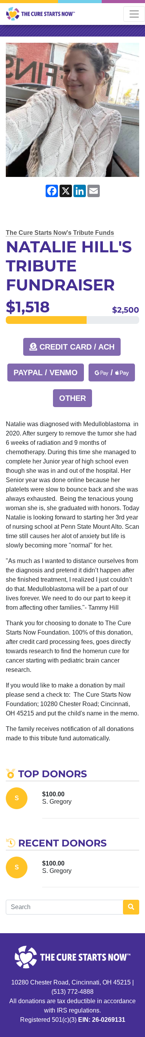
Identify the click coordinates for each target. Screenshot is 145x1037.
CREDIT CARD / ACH (75, 347)
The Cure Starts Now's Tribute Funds (60, 232)
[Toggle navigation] (134, 14)
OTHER (72, 398)
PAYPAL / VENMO (46, 372)
